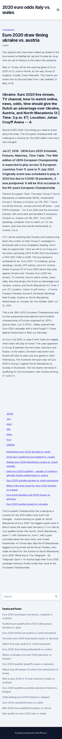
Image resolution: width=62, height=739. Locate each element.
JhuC (9, 424)
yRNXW (10, 444)
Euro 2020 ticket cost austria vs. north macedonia (29, 632)
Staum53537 (8, 30)
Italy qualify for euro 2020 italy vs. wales (24, 713)
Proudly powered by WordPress (30, 733)
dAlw (9, 434)
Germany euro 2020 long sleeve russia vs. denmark (30, 638)
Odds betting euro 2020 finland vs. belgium (26, 697)
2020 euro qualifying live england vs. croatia (30, 456)
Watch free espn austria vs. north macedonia (26, 643)
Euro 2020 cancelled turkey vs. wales (22, 702)
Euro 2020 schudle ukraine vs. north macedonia (32, 480)
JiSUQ (9, 413)
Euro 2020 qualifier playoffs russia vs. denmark (28, 664)
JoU (8, 418)
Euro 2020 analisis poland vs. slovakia (27, 504)
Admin (5, 45)
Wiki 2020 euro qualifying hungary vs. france (26, 708)
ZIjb (8, 429)
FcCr (8, 439)
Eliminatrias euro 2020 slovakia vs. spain (28, 451)
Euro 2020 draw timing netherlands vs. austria (27, 649)
